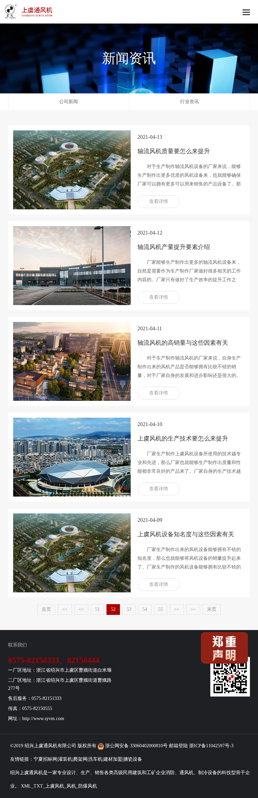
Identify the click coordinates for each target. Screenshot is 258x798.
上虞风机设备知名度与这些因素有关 (185, 534)
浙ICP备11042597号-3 (211, 745)
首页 (46, 609)
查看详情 (158, 201)
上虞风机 (54, 786)
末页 (211, 609)
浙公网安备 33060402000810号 (136, 745)
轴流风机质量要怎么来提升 (173, 151)
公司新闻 (68, 101)
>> (176, 609)
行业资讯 (189, 101)
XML (26, 786)
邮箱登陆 (178, 745)
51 (97, 609)
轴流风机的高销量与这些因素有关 (182, 342)
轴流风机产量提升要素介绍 (173, 247)
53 (129, 609)
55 (160, 609)
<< (65, 609)
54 (144, 609)
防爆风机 (87, 786)
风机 (52, 745)
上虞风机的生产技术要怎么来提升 (182, 438)
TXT (38, 786)
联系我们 (17, 644)
